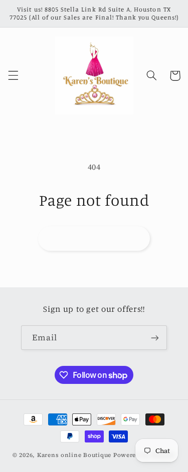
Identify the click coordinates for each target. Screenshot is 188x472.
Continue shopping (94, 238)
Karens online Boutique (75, 455)
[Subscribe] (154, 337)
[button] (13, 75)
